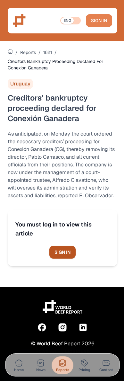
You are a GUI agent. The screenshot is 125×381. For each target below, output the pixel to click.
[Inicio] (10, 51)
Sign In (99, 20)
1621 (47, 52)
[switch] (70, 20)
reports (28, 52)
